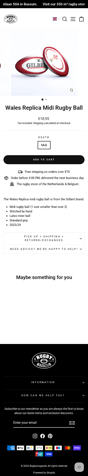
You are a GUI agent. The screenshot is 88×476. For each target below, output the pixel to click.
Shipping (38, 123)
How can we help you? (43, 395)
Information (43, 382)
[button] (56, 19)
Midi (44, 145)
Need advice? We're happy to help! (44, 249)
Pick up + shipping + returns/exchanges (44, 238)
